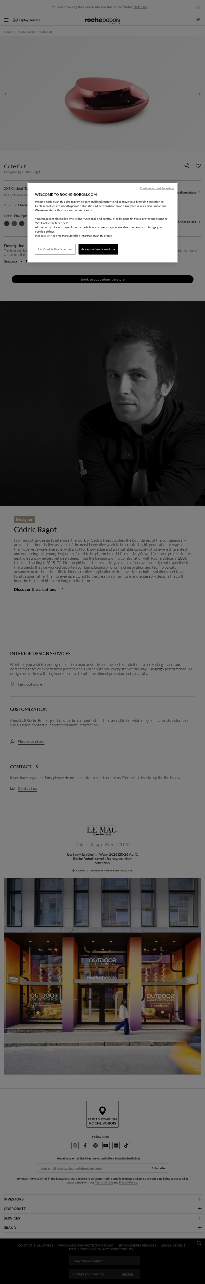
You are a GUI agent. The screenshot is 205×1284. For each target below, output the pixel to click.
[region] (103, 222)
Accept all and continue (98, 249)
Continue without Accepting (157, 188)
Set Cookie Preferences (55, 249)
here (54, 235)
